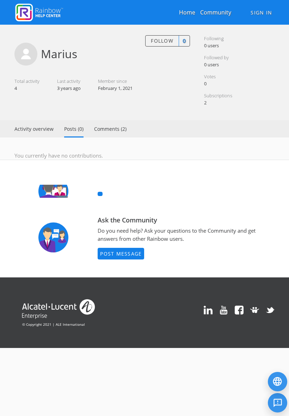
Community (215, 12)
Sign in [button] (261, 12)
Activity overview (34, 129)
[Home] (39, 11)
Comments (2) (110, 129)
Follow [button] (162, 40)
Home (187, 12)
